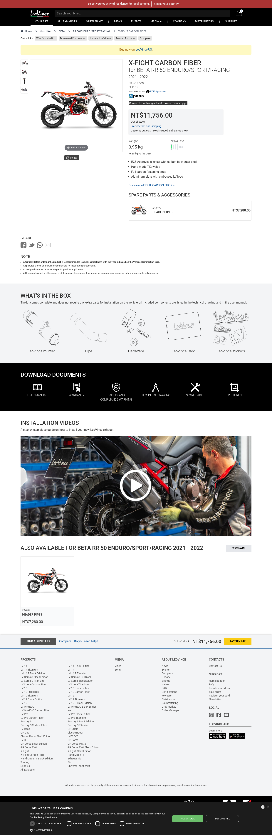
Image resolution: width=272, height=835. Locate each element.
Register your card (219, 695)
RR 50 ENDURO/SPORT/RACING (91, 31)
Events (165, 669)
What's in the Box (46, 38)
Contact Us (215, 665)
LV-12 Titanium (76, 699)
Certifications (169, 691)
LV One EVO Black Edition (82, 706)
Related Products (125, 38)
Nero (70, 710)
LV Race (25, 728)
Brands (166, 680)
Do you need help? (86, 641)
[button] (98, 830)
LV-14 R (72, 669)
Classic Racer (75, 732)
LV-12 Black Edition (32, 699)
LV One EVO (27, 706)
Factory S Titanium (78, 725)
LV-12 (71, 695)
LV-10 (24, 688)
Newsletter (215, 699)
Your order (215, 691)
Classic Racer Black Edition (36, 736)
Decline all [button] (222, 818)
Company (167, 673)
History (166, 677)
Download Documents (72, 38)
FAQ (211, 684)
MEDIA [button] (155, 21)
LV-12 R (25, 702)
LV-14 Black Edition (79, 665)
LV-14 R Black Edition (33, 673)
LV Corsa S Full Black (79, 677)
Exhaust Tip (74, 758)
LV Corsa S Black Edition (34, 677)
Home (28, 31)
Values (165, 684)
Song (118, 669)
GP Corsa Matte (77, 743)
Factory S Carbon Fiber (34, 725)
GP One (25, 732)
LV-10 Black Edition (79, 688)
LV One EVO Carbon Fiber (35, 710)
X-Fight (25, 751)
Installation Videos (100, 38)
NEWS (118, 21)
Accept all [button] (188, 818)
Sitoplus (25, 765)
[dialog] (136, 818)
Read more (51, 817)
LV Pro (24, 714)
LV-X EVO (73, 736)
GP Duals (73, 728)
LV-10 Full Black (30, 691)
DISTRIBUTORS (204, 21)
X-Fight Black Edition (79, 751)
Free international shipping (146, 126)
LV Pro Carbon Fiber (32, 717)
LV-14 (24, 665)
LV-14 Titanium (29, 669)
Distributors (168, 699)
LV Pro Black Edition (79, 714)
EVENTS (136, 21)
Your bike (45, 31)
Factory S (26, 721)
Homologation (217, 680)
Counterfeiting (170, 702)
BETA (62, 31)
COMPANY (179, 21)
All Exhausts (28, 769)
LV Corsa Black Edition (80, 680)
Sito (70, 762)
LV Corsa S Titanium (32, 680)
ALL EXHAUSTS (67, 21)
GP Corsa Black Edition (34, 743)
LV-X (23, 740)
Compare (145, 38)
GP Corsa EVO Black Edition (83, 747)
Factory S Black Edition (81, 721)
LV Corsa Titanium (78, 684)
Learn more (215, 730)
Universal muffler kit (79, 765)
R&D (164, 688)
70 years (167, 695)
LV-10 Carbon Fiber (79, 691)
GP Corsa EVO (29, 747)
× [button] (267, 806)
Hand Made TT (76, 754)
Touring (25, 762)
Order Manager (170, 710)
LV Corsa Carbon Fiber (33, 684)
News (165, 665)
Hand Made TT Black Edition (37, 758)
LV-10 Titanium (29, 695)
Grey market (169, 706)
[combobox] (263, 807)
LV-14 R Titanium (77, 673)
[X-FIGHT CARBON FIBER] (24, 63)
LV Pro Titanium (77, 717)
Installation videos (219, 688)
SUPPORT (231, 21)
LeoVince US (143, 49)
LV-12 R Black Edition (80, 702)
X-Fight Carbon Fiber (32, 754)
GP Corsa (73, 740)
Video (118, 665)
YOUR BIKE (41, 21)
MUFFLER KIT (94, 21)
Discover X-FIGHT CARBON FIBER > (151, 185)
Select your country (166, 4)
